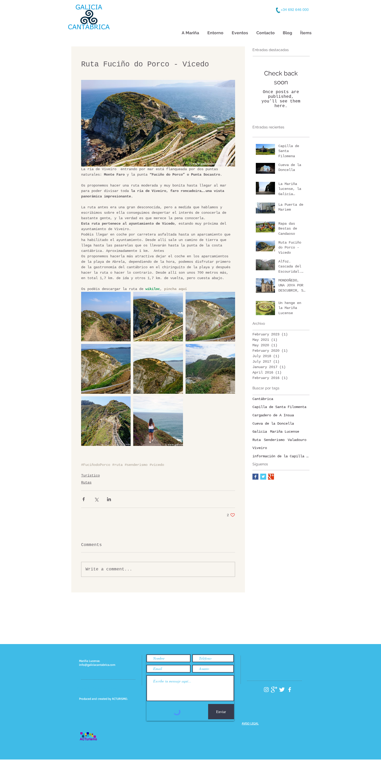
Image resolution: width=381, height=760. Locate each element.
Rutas (86, 482)
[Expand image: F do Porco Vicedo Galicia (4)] (106, 368)
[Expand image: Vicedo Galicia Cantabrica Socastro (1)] (210, 316)
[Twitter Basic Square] (263, 477)
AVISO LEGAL (250, 723)
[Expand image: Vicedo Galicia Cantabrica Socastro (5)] (158, 421)
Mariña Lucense (284, 432)
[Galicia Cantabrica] (271, 477)
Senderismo (274, 440)
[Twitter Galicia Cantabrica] (282, 689)
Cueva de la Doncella (273, 424)
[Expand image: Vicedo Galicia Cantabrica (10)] (158, 316)
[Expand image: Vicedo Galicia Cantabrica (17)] (106, 421)
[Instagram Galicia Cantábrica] (266, 689)
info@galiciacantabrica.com (97, 665)
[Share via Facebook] (83, 499)
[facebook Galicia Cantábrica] (289, 689)
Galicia (259, 432)
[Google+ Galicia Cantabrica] (274, 689)
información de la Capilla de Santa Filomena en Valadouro (280, 456)
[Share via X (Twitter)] (96, 499)
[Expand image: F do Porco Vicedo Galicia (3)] (210, 368)
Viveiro (259, 448)
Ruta (256, 440)
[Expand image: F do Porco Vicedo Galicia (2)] (158, 368)
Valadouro (297, 440)
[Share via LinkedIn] (109, 499)
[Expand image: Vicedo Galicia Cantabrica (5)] (106, 316)
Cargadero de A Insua (273, 415)
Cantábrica (262, 399)
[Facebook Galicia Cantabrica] (255, 477)
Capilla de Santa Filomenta (279, 407)
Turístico (90, 475)
